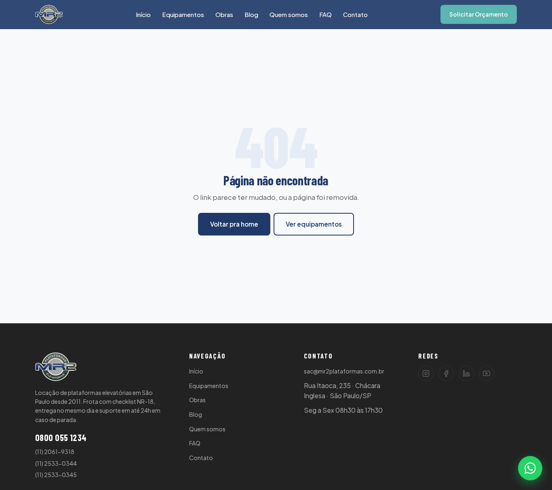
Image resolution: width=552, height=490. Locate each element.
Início (143, 14)
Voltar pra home (234, 224)
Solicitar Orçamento (478, 14)
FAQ (325, 14)
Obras (224, 14)
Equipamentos (183, 14)
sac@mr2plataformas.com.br (344, 371)
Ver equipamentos (314, 224)
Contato (355, 14)
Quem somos (289, 14)
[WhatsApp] (530, 468)
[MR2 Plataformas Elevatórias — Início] (49, 14)
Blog (251, 14)
